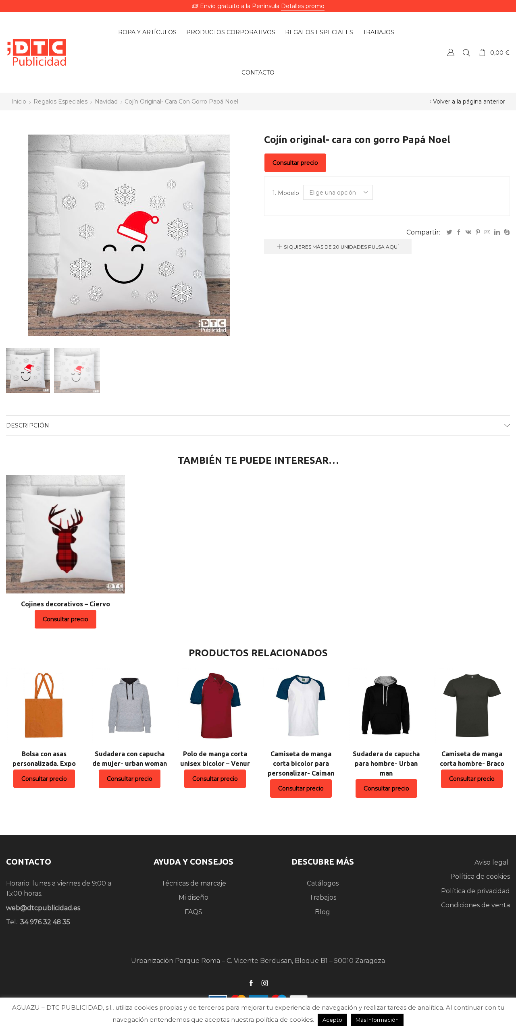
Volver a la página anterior (469, 101)
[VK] (468, 232)
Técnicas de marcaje (193, 883)
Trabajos (378, 32)
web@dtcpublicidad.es (43, 908)
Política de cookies (480, 876)
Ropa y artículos (147, 32)
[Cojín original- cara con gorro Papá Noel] (27, 370)
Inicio (18, 101)
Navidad (106, 101)
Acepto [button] (332, 1019)
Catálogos (323, 883)
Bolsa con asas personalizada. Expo (44, 758)
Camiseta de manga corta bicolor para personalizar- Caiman (301, 763)
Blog (322, 912)
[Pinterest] (478, 232)
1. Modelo (286, 193)
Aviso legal (492, 862)
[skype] (506, 232)
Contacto (258, 72)
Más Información (377, 1019)
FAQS (193, 912)
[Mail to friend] (487, 232)
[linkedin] (497, 232)
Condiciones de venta (475, 905)
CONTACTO (28, 861)
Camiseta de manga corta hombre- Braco (472, 758)
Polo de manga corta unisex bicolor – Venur (215, 758)
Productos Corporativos (230, 32)
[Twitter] (449, 232)
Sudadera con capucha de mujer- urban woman (129, 758)
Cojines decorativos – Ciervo (65, 604)
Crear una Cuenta (450, 52)
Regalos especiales (319, 32)
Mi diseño (193, 897)
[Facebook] (459, 232)
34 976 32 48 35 (45, 922)
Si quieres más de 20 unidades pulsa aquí (341, 247)
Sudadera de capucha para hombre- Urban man (386, 763)
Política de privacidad (475, 891)
